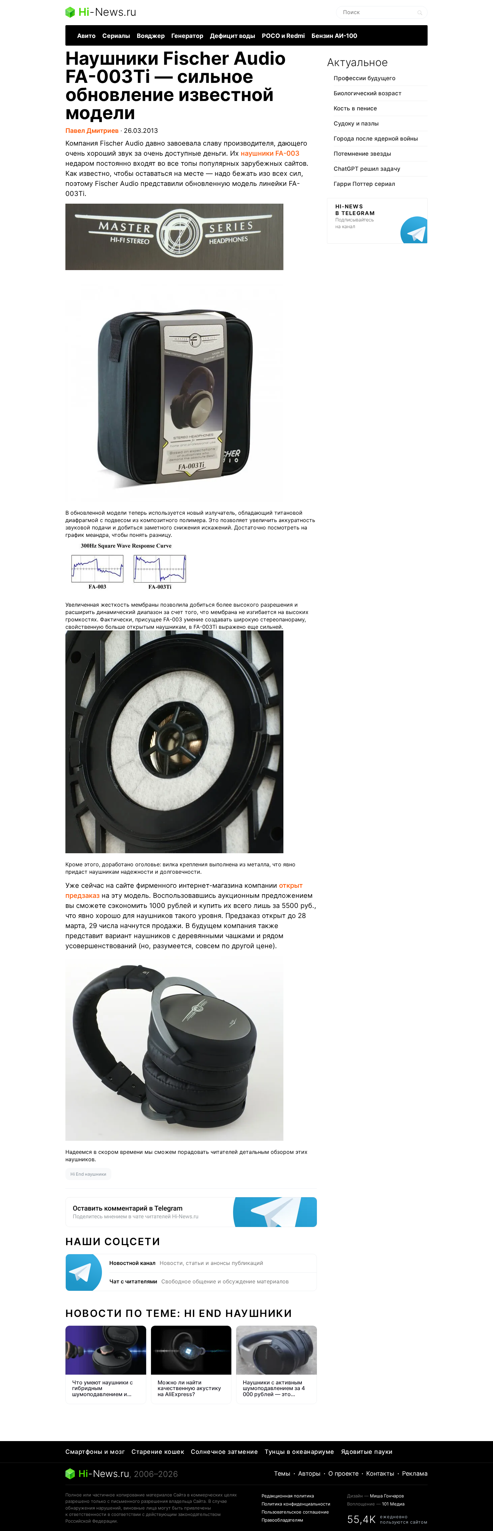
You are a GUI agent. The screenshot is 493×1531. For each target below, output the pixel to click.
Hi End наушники (88, 1174)
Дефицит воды (232, 35)
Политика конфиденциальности (296, 1504)
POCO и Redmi (283, 35)
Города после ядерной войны (376, 138)
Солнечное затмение (224, 1451)
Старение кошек (157, 1451)
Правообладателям (282, 1520)
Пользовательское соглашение (295, 1512)
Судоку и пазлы (356, 123)
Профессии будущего (364, 78)
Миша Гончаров (387, 1495)
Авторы (309, 1473)
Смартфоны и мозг (95, 1451)
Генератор (187, 35)
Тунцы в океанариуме (299, 1451)
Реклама (415, 1473)
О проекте (343, 1473)
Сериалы (116, 35)
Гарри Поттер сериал (364, 184)
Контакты (380, 1473)
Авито (86, 35)
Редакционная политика (288, 1495)
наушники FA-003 (270, 153)
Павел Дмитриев (92, 131)
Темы (282, 1473)
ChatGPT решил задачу (367, 168)
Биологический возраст (367, 93)
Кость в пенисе (355, 108)
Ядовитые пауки (367, 1451)
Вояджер (151, 35)
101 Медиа (393, 1504)
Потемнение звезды (362, 153)
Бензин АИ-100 (334, 35)
